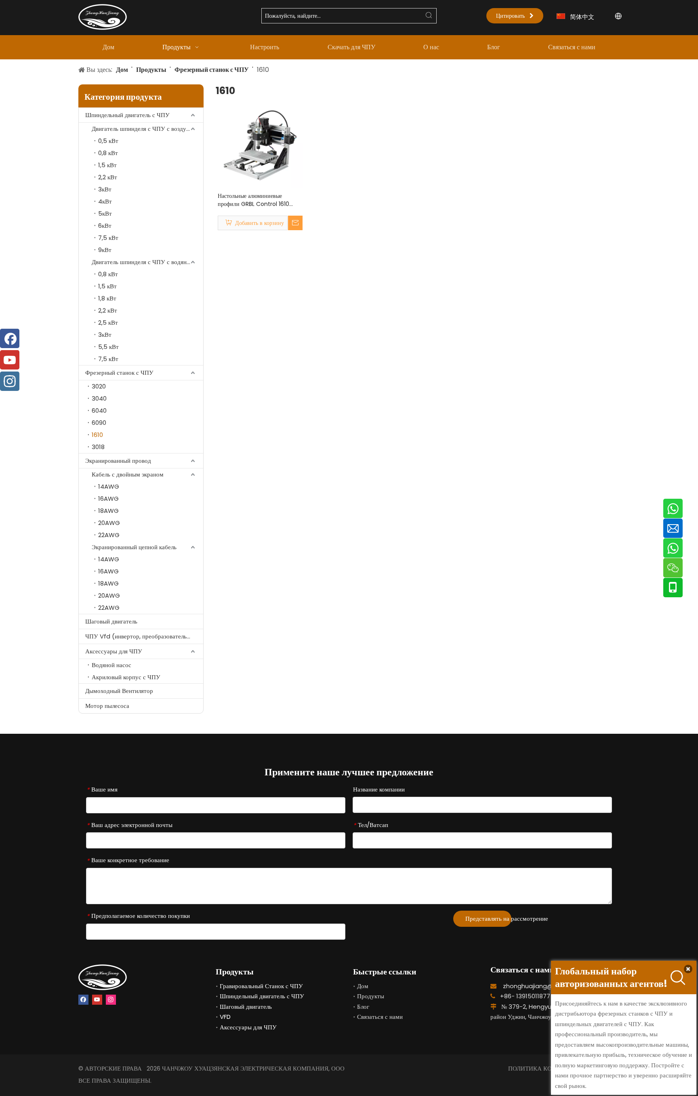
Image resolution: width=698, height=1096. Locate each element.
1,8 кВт (107, 298)
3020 (99, 386)
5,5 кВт (108, 346)
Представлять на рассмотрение (488, 918)
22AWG (109, 535)
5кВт (105, 213)
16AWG (108, 498)
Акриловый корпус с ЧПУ (126, 677)
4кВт (105, 201)
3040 (99, 398)
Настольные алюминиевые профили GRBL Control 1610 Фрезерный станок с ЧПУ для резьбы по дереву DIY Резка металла (254, 200)
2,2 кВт (107, 177)
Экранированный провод (118, 460)
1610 (97, 434)
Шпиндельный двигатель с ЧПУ (127, 115)
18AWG (108, 510)
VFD (225, 1016)
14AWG (108, 486)
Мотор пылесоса (107, 705)
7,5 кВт (108, 237)
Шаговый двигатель (111, 621)
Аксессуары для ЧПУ (113, 651)
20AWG (109, 523)
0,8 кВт (108, 153)
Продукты (370, 996)
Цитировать (513, 16)
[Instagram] (111, 999)
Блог (363, 1006)
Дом (362, 986)
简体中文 (582, 17)
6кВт (104, 225)
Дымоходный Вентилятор (119, 691)
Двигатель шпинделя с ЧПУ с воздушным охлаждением (147, 128)
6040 (99, 410)
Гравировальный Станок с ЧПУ (261, 986)
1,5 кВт (107, 165)
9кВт (104, 250)
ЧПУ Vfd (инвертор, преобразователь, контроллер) (144, 636)
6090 (99, 422)
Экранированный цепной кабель (134, 547)
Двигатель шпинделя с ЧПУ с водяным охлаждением (147, 262)
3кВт (104, 189)
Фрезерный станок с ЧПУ (119, 372)
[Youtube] (97, 999)
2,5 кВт (108, 322)
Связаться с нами (380, 1016)
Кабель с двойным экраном (128, 474)
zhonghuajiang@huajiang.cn (545, 986)
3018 (98, 447)
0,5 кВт (108, 140)
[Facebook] (83, 999)
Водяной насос (111, 665)
